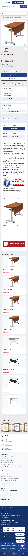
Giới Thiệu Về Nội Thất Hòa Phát (7, 462)
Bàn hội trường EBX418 (8, 329)
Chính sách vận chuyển (5, 474)
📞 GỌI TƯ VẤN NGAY (14, 78)
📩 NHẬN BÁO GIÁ (14, 75)
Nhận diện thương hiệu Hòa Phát (7, 460)
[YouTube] (5, 502)
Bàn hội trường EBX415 (8, 289)
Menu (5, 13)
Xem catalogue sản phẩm (14, 111)
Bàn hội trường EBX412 (8, 269)
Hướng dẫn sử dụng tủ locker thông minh (8, 485)
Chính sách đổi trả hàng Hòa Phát (7, 476)
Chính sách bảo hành (5, 473)
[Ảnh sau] (26, 49)
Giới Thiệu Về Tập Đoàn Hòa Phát (7, 464)
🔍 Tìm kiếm (23, 6)
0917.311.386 (13, 512)
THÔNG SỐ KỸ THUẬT (16, 118)
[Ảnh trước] (2, 49)
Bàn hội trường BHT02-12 (8, 369)
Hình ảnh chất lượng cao (8, 108)
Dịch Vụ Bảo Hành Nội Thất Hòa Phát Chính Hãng (10, 478)
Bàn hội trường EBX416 (8, 309)
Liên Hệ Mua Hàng (4, 458)
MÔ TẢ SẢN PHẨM (6, 118)
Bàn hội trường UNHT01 (8, 349)
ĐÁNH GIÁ (4, 121)
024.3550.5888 (8, 98)
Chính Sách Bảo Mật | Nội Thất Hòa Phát (8, 480)
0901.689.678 (7, 524)
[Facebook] (2, 502)
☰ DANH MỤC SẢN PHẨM (18, 2)
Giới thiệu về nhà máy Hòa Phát (7, 456)
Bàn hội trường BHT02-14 (8, 389)
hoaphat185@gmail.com (8, 495)
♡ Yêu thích (25, 10)
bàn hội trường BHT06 (7, 409)
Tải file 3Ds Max (7, 107)
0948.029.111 (7, 512)
